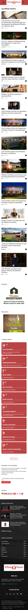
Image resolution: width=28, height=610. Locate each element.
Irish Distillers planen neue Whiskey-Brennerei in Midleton (13, 152)
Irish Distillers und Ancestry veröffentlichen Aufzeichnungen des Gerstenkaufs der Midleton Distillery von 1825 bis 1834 (13, 23)
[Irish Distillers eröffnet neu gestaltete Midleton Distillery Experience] (14, 105)
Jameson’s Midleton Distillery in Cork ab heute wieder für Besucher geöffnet (13, 245)
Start (2, 6)
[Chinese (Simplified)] (15, 493)
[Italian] (12, 493)
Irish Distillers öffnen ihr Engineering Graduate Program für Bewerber (13, 201)
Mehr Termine (14, 458)
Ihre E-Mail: (4, 474)
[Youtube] (21, 594)
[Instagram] (10, 594)
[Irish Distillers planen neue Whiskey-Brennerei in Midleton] (14, 143)
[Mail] (17, 594)
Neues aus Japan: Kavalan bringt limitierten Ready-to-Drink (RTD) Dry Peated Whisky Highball (18, 524)
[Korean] (20, 493)
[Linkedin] (14, 594)
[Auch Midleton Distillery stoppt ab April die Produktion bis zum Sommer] (14, 54)
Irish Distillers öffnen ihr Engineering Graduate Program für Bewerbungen (13, 129)
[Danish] (10, 493)
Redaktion (3, 46)
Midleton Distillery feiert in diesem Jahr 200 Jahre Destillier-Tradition (13, 78)
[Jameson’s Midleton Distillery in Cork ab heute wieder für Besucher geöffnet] (14, 235)
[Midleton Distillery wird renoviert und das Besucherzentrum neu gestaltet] (14, 166)
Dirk (2, 28)
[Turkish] (22, 493)
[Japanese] (17, 493)
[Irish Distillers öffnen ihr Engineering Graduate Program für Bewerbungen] (14, 123)
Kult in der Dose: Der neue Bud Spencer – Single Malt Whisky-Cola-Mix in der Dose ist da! (18, 508)
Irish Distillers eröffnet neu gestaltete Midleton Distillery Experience (13, 112)
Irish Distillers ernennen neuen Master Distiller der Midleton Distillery (11, 270)
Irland (3, 38)
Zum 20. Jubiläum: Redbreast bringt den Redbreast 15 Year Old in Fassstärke (13, 43)
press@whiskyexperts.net (11, 584)
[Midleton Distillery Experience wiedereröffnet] (14, 88)
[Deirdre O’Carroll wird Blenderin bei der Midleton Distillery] (14, 213)
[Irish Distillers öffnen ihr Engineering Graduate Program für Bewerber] (14, 190)
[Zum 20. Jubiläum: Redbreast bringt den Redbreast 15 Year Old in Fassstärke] (14, 36)
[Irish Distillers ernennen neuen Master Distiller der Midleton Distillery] (14, 260)
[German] (2, 493)
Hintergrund (4, 18)
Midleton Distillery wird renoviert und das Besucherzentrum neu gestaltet (13, 176)
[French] (7, 493)
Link (3, 480)
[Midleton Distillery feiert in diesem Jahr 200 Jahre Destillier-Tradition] (14, 71)
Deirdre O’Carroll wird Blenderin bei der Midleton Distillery (13, 221)
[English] (5, 493)
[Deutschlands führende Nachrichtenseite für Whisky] (14, 2)
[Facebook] (7, 594)
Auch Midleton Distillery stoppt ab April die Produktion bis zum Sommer (13, 61)
